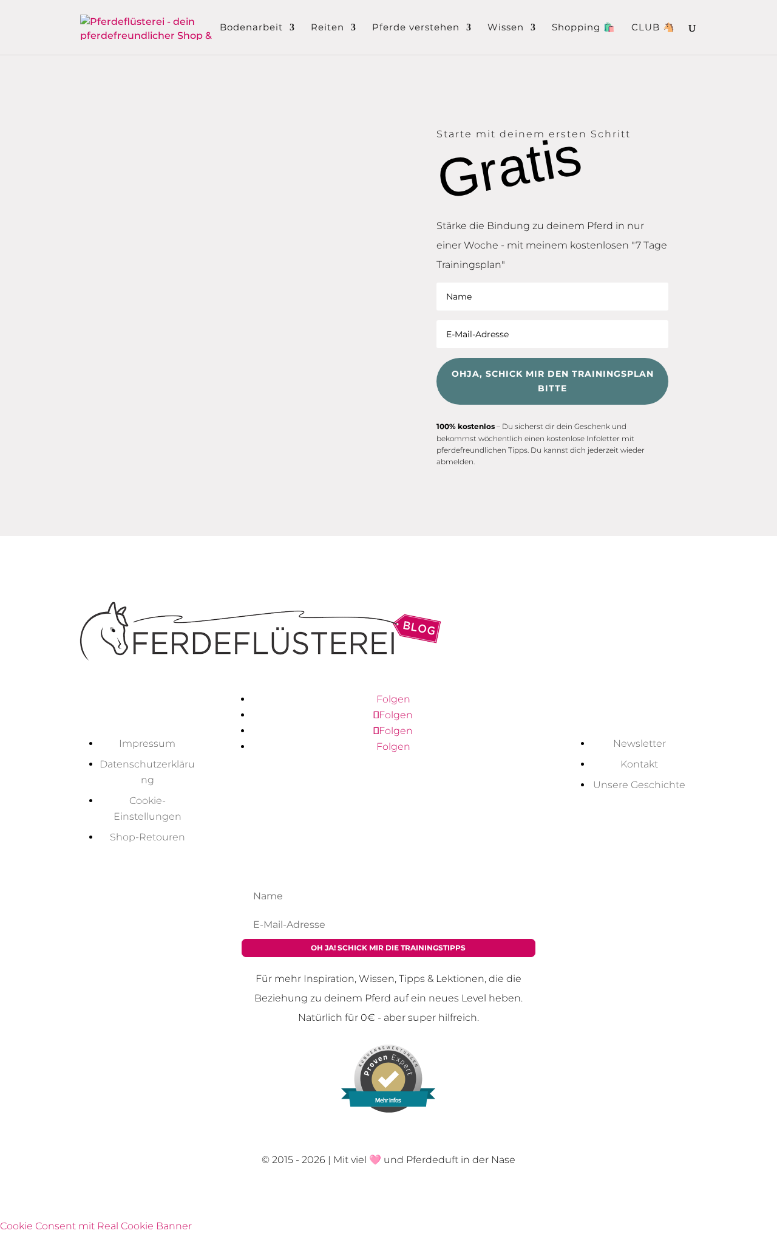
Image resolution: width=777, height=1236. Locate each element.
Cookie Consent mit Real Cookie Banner (96, 1226)
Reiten (327, 28)
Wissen (505, 28)
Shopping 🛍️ (584, 28)
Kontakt (639, 764)
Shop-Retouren (147, 837)
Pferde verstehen (416, 28)
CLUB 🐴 (653, 28)
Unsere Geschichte (639, 785)
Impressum (147, 743)
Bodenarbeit (251, 28)
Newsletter (639, 743)
